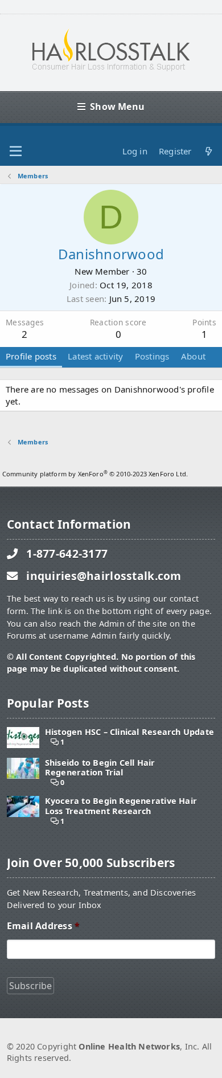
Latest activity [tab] (95, 356)
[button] (15, 151)
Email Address (43, 926)
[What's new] (209, 151)
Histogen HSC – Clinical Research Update (129, 732)
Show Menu (117, 106)
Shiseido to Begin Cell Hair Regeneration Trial (100, 768)
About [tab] (193, 356)
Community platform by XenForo (95, 473)
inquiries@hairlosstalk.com (104, 575)
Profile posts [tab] (31, 356)
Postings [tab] (152, 356)
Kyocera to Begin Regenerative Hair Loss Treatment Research (121, 806)
